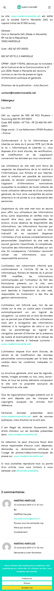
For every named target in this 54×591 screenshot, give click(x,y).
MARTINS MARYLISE (24, 543)
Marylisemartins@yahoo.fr (27, 518)
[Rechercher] (4, 8)
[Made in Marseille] (27, 7)
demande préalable (27, 470)
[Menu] (49, 8)
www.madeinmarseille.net (25, 16)
